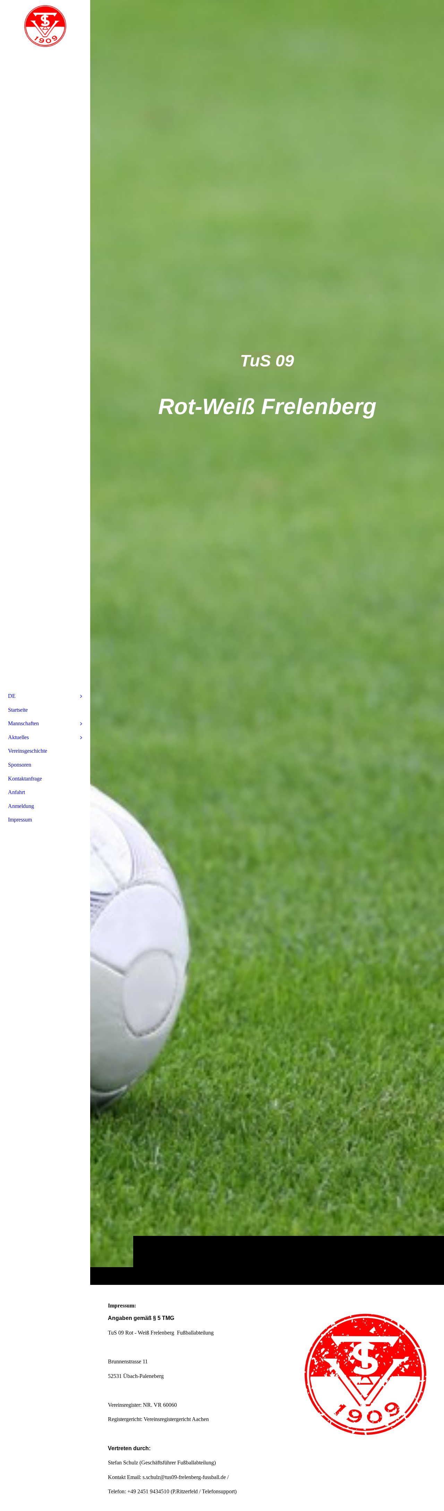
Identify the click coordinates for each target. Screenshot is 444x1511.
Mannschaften (23, 723)
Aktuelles (18, 737)
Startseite (18, 710)
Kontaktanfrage (25, 779)
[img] (267, 642)
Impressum (20, 820)
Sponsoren (19, 765)
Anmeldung (21, 806)
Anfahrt (16, 792)
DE (12, 696)
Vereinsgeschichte (27, 751)
